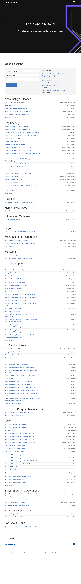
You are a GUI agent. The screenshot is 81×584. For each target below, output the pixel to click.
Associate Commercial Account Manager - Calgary (19, 433)
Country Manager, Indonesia (13, 470)
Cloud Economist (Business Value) (15, 445)
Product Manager (47, 80)
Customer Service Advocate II (13, 267)
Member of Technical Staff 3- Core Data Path (18, 164)
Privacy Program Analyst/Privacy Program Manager (19, 412)
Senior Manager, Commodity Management (17, 240)
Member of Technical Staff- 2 (13, 176)
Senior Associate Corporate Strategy (15, 517)
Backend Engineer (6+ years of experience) (17, 129)
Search (12, 85)
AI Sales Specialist (10, 430)
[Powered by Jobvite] (10, 538)
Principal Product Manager (12, 182)
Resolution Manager (10, 276)
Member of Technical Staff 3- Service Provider (18, 167)
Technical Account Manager (13, 403)
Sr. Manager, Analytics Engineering (15, 222)
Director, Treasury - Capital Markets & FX (17, 102)
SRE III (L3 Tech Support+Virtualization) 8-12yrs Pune (20, 300)
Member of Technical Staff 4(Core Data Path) (18, 173)
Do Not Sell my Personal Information (61, 552)
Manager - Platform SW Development (15, 144)
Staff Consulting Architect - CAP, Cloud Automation (19, 381)
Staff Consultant (9, 378)
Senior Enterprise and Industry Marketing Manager (19, 258)
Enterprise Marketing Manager (13, 255)
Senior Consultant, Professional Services (16, 364)
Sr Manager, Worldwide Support (14, 288)
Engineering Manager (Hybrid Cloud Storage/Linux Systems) (22, 132)
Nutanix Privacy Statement (30, 552)
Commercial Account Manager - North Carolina (18, 464)
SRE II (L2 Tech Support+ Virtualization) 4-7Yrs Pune (20, 294)
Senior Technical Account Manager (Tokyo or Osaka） (20, 375)
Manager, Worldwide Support (13, 273)
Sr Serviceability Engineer (12, 291)
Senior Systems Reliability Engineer (15, 282)
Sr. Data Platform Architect (12, 219)
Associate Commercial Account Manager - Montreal (19, 436)
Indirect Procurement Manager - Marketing (17, 108)
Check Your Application (13, 526)
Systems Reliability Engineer (13, 308)
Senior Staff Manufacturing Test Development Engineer (20, 243)
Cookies (41, 552)
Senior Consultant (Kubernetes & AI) (15, 361)
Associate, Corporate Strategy (13, 514)
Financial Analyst (10, 105)
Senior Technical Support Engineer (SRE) (53, 90)
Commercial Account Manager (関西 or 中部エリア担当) (21, 461)
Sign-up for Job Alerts (30, 526)
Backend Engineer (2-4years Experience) (16, 126)
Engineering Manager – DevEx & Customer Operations (20, 135)
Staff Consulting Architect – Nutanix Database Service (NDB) (22, 390)
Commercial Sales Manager (13, 467)
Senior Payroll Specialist (12, 117)
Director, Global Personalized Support (15, 270)
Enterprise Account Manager (13, 473)
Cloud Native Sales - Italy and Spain (15, 451)
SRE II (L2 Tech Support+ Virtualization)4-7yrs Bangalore (21, 297)
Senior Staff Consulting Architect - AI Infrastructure (19, 367)
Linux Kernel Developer (11, 141)
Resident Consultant (10, 358)
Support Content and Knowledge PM (15, 415)
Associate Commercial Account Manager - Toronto (19, 439)
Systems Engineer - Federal (50, 85)
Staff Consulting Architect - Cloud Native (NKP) (18, 384)
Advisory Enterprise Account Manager (15, 424)
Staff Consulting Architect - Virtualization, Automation (20, 387)
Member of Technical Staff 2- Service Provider (18, 147)
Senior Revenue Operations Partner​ (15, 502)
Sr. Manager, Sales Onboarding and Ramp (17, 505)
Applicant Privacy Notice (16, 552)
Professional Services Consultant (14, 355)
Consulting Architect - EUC (12, 349)
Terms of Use (48, 552)
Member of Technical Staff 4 (13, 170)
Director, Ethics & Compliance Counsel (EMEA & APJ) (20, 231)
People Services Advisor (12, 211)
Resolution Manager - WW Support (15, 279)
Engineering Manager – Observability (15, 138)
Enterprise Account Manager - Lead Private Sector (19, 476)
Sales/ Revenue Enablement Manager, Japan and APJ (20, 499)
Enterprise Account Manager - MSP (15, 479)
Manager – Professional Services (14, 352)
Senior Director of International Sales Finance (18, 111)
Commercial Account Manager (13, 455)
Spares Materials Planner (12, 246)
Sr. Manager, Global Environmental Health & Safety (19, 202)
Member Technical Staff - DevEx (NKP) (16, 179)
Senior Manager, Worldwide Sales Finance (17, 114)
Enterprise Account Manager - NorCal (15, 482)
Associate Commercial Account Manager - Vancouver (20, 442)
